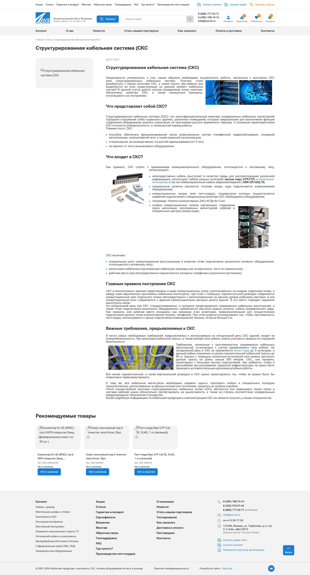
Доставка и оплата (170, 527)
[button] (39, 429)
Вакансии (103, 522)
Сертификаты (106, 517)
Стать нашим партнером (141, 30)
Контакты (268, 30)
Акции (39, 4)
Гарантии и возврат (67, 4)
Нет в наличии (49, 471)
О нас (70, 30)
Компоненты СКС (46, 516)
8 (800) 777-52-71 (208, 13)
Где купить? (148, 4)
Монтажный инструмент (50, 526)
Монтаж (86, 4)
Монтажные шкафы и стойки (53, 511)
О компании (165, 501)
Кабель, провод (45, 507)
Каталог (41, 30)
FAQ (136, 4)
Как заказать (187, 30)
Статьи (50, 4)
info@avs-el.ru (206, 20)
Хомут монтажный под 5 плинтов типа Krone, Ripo (106, 456)
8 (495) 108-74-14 (208, 17)
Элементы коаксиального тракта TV (57, 531)
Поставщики (166, 533)
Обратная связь (103, 4)
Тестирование (167, 517)
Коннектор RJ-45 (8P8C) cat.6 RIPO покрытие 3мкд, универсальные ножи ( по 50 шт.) (58, 456)
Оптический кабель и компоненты (56, 536)
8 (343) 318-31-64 (233, 505)
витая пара (241, 350)
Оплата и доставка (229, 30)
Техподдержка (123, 4)
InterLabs (227, 568)
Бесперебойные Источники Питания (57, 541)
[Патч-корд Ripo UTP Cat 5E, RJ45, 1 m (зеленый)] (155, 437)
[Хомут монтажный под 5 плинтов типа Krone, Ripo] (106, 437)
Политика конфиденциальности (171, 568)
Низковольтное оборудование (54, 551)
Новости (99, 30)
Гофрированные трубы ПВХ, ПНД (55, 546)
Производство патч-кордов (173, 4)
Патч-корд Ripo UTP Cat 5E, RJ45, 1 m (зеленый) (154, 456)
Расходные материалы (49, 521)
